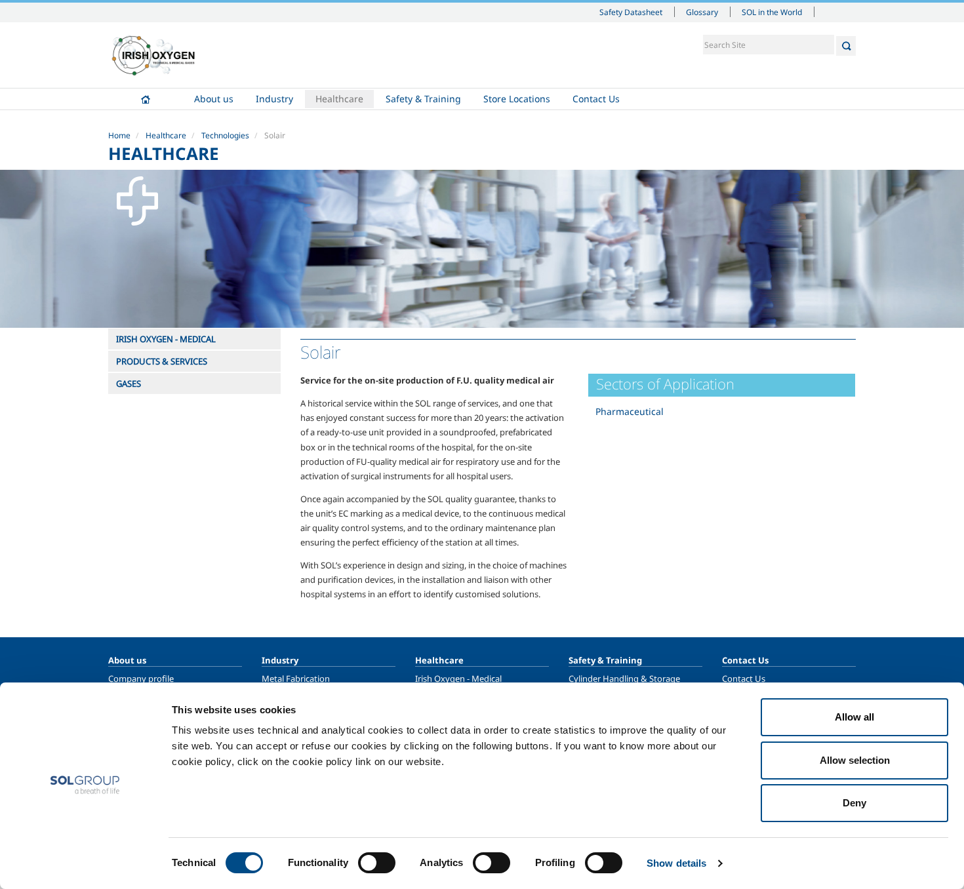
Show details (676, 863)
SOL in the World (772, 12)
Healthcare (339, 98)
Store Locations (516, 98)
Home (145, 99)
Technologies (225, 135)
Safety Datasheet (630, 12)
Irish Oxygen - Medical (458, 678)
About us (213, 98)
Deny (854, 802)
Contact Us (596, 98)
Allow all (854, 716)
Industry (274, 98)
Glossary (702, 12)
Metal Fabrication (296, 678)
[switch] (376, 862)
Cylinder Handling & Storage (624, 678)
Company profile (141, 678)
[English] (153, 55)
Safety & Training (423, 98)
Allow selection (855, 760)
